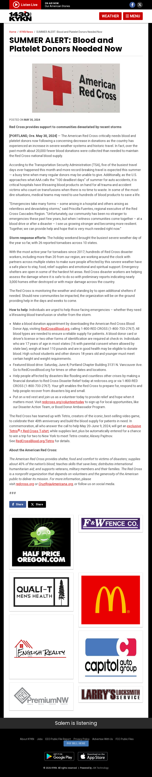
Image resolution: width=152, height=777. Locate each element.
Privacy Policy (82, 739)
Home (12, 31)
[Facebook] (132, 5)
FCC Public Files (125, 739)
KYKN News (26, 31)
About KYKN (27, 739)
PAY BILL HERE (76, 743)
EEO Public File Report (58, 739)
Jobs (40, 739)
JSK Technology (100, 768)
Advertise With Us (102, 739)
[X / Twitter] (140, 5)
